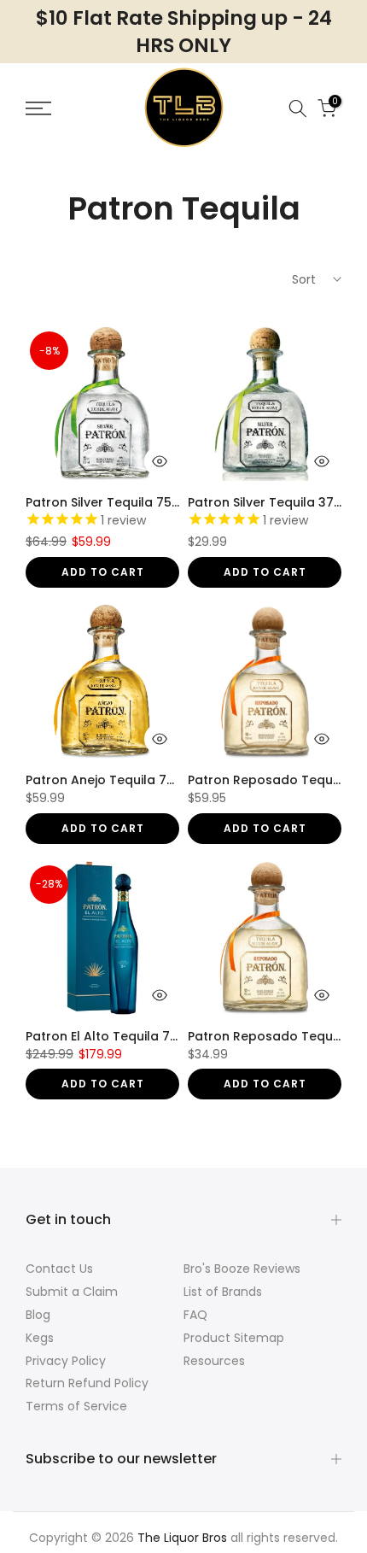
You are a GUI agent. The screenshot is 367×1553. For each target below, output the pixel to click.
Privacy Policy (66, 1360)
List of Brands (223, 1291)
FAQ (195, 1314)
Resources (214, 1360)
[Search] (297, 108)
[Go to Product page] (102, 404)
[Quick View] (159, 461)
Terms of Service (76, 1406)
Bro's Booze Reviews (242, 1268)
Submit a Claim (72, 1291)
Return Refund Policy (87, 1383)
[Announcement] (183, 31)
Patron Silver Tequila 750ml (110, 502)
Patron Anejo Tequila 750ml (111, 779)
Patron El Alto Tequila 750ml (113, 1036)
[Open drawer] (60, 108)
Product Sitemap (234, 1337)
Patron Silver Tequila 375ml (272, 502)
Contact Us (59, 1268)
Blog (38, 1314)
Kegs (40, 1337)
